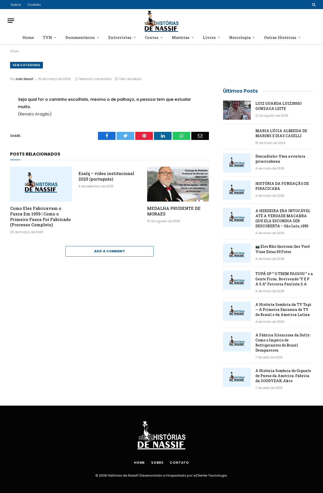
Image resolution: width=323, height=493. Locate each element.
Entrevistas (119, 37)
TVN (47, 37)
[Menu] (11, 20)
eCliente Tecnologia (210, 475)
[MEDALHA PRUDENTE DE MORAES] (178, 184)
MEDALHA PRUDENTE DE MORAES (174, 211)
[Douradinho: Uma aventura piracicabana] (237, 162)
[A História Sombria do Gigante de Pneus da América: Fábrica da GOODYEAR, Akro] (237, 377)
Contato (34, 4)
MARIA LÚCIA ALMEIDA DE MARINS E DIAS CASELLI (281, 133)
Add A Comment (109, 251)
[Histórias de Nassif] (161, 20)
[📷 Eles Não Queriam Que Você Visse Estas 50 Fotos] (237, 253)
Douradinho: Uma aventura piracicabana (280, 159)
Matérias (181, 37)
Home (28, 37)
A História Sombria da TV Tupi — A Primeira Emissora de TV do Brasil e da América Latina (283, 309)
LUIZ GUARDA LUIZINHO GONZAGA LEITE (278, 106)
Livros (209, 37)
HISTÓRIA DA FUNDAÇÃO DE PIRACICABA (282, 186)
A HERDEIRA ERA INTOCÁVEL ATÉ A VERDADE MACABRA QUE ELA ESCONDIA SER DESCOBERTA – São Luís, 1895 (282, 218)
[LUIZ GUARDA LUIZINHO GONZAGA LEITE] (237, 110)
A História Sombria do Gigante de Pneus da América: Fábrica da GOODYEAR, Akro (283, 375)
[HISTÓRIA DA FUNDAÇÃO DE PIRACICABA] (237, 190)
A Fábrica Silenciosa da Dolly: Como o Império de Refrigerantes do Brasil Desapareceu (282, 343)
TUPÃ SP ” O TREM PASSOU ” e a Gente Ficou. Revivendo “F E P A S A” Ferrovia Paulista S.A (284, 278)
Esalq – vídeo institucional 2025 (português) (106, 176)
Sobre (16, 4)
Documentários (80, 37)
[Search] (313, 4)
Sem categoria (26, 65)
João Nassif (24, 79)
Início (14, 51)
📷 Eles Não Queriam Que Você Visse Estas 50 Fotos (282, 249)
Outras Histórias (280, 37)
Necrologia (240, 37)
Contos (151, 37)
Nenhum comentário (95, 79)
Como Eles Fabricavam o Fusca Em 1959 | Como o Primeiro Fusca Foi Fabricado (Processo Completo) (40, 216)
